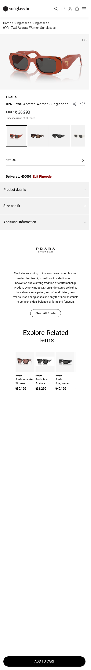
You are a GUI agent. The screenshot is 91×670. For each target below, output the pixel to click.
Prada (11, 97)
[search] (56, 8)
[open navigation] (83, 8)
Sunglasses (21, 23)
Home (7, 23)
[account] (70, 8)
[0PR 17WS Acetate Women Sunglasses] (16, 136)
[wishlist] (63, 8)
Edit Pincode (42, 176)
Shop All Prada (46, 313)
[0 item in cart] (77, 8)
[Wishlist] (82, 103)
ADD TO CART (44, 661)
